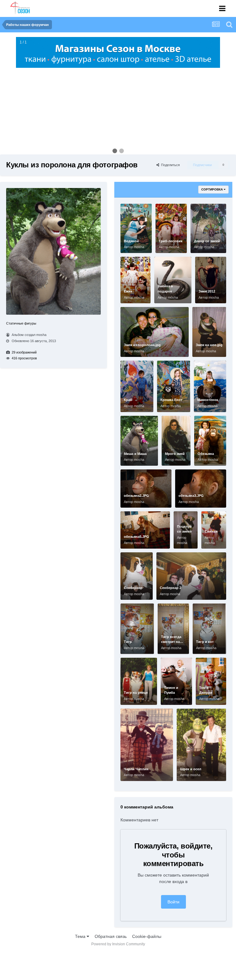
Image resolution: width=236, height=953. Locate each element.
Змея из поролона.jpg (142, 345)
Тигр (128, 642)
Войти (173, 901)
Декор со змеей (207, 241)
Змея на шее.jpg (209, 345)
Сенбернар (133, 588)
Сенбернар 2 (170, 588)
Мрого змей (175, 454)
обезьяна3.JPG (191, 495)
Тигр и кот (205, 642)
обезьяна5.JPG (136, 536)
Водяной (131, 241)
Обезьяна (206, 454)
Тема (81, 936)
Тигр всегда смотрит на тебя (171, 642)
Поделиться (169, 165)
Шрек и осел (190, 769)
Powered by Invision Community (118, 944)
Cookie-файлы (146, 936)
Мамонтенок (207, 400)
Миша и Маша (135, 454)
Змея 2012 (207, 291)
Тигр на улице (136, 692)
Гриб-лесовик (171, 241)
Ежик (128, 291)
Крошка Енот (171, 400)
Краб (128, 400)
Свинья (211, 531)
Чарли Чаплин (136, 769)
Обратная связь (111, 936)
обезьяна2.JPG (136, 495)
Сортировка (212, 189)
